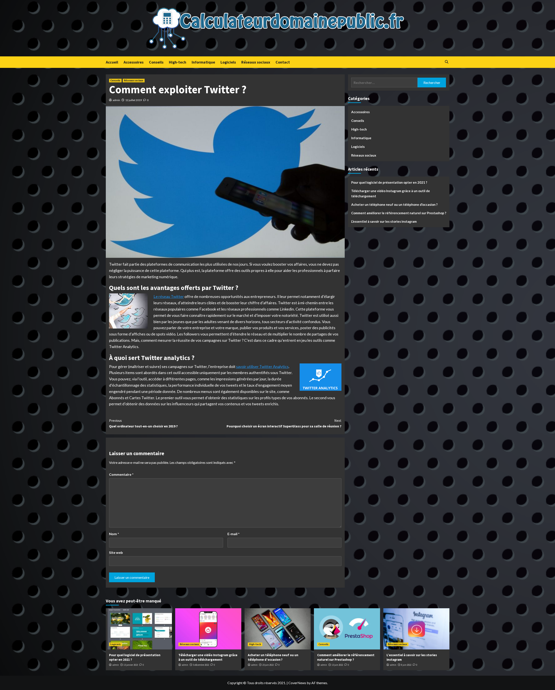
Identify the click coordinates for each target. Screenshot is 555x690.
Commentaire (121, 474)
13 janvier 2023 (131, 664)
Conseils (156, 62)
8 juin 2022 (406, 664)
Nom (114, 534)
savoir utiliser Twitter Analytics (262, 366)
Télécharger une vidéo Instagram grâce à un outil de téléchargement (390, 193)
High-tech (177, 62)
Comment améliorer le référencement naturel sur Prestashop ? (398, 213)
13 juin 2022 (337, 664)
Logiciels (228, 62)
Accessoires (134, 62)
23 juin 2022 (268, 664)
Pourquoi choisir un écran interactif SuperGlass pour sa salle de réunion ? (284, 423)
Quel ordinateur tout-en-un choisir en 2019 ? (143, 423)
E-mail (233, 534)
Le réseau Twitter (168, 296)
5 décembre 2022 (201, 664)
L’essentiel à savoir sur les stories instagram (384, 221)
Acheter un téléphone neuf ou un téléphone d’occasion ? (394, 204)
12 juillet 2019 (133, 100)
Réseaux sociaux (255, 62)
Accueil (112, 62)
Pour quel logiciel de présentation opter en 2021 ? (389, 182)
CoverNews (297, 683)
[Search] (446, 62)
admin (116, 100)
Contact (283, 62)
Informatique (203, 62)
